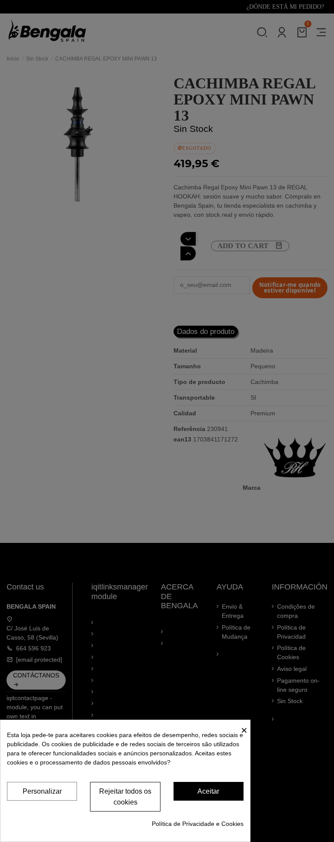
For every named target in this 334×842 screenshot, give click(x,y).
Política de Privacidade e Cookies (198, 823)
